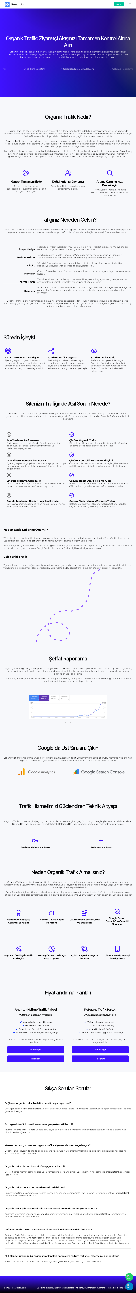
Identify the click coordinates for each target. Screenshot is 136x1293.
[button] (32, 707)
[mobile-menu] (128, 4)
